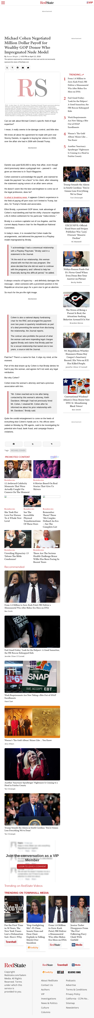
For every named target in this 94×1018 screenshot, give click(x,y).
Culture (45, 1007)
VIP (42, 994)
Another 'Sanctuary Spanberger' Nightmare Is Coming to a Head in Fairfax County (31, 784)
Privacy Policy (73, 994)
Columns (45, 1012)
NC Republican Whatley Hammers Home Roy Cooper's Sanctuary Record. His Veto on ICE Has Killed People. (76, 357)
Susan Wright (12, 56)
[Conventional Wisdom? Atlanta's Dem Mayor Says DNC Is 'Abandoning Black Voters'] (76, 386)
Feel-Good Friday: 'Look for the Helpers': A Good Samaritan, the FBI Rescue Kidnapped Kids (32, 651)
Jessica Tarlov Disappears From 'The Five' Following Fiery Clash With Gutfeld (79, 932)
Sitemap (70, 1003)
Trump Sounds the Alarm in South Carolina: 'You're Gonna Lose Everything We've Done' (31, 829)
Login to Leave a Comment (32, 866)
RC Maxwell (76, 241)
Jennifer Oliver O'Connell (14, 656)
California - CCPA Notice (78, 998)
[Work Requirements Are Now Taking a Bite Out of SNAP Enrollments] (32, 676)
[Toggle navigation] (3, 3)
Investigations (48, 998)
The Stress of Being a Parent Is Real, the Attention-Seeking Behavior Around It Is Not (76, 314)
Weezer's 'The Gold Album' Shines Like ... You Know (28, 740)
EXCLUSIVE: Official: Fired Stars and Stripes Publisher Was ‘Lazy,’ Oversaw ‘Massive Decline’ (76, 232)
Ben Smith (9, 611)
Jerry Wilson (9, 744)
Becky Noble (76, 282)
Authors (45, 989)
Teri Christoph (10, 789)
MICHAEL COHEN (18, 450)
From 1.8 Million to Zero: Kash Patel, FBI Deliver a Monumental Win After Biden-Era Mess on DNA (28, 606)
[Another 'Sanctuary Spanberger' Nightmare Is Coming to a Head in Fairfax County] (32, 764)
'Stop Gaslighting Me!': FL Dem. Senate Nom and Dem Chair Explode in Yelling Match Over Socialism (35, 933)
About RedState (49, 980)
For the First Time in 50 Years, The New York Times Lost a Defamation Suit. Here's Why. (13, 931)
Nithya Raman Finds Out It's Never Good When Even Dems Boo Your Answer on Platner (76, 273)
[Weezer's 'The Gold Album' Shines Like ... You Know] (32, 722)
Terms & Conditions (76, 989)
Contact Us (47, 985)
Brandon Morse (76, 323)
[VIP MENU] (90, 3)
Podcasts (71, 980)
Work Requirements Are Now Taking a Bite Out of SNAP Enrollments (30, 696)
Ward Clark (9, 701)
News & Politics (49, 1003)
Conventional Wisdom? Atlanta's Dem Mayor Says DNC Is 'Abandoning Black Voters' (76, 401)
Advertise (71, 985)
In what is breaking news (15, 197)
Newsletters (72, 1007)
